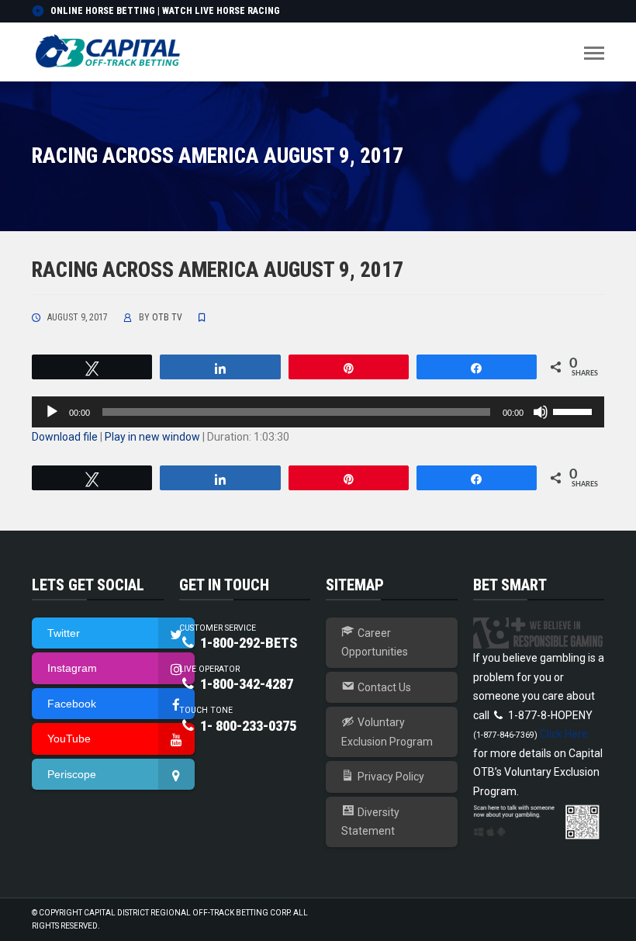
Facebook (71, 703)
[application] (318, 411)
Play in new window (152, 437)
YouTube (69, 738)
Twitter (63, 633)
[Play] (52, 412)
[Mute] (540, 412)
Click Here (564, 734)
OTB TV (167, 317)
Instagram (72, 668)
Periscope (71, 774)
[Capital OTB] (109, 51)
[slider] (574, 410)
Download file (65, 437)
